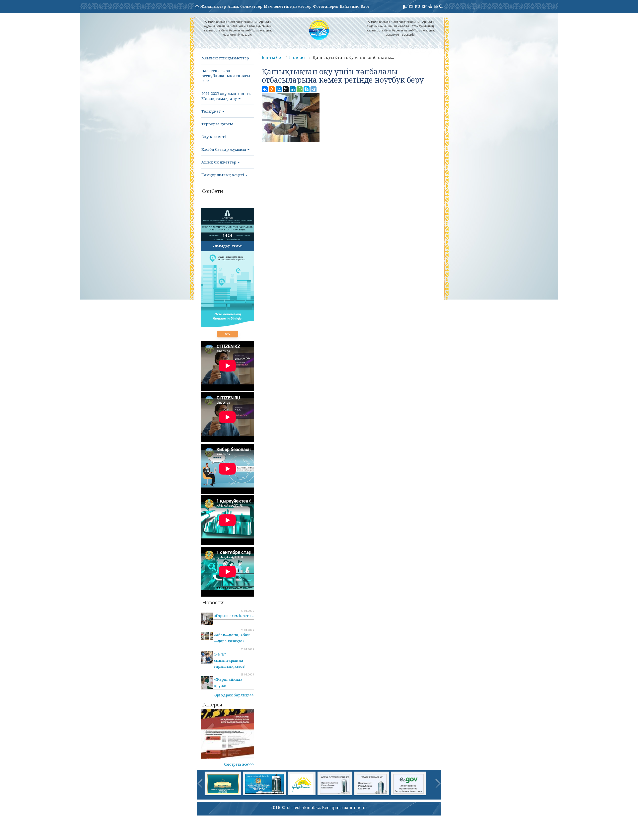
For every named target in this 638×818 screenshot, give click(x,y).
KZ (411, 6)
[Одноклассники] (272, 89)
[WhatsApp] (300, 89)
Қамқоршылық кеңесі (223, 174)
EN (424, 6)
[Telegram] (314, 89)
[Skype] (307, 89)
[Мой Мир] (279, 89)
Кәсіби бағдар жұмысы (224, 149)
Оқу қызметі (213, 136)
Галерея (298, 57)
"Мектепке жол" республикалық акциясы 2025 (225, 75)
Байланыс (349, 6)
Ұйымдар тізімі (227, 245)
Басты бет (272, 57)
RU (417, 6)
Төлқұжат (211, 111)
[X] (286, 89)
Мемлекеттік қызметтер (288, 6)
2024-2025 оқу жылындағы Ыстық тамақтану (226, 96)
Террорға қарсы (217, 123)
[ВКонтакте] (265, 89)
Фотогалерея (325, 6)
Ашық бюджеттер (245, 6)
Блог (365, 6)
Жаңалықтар (213, 6)
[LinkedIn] (293, 89)
